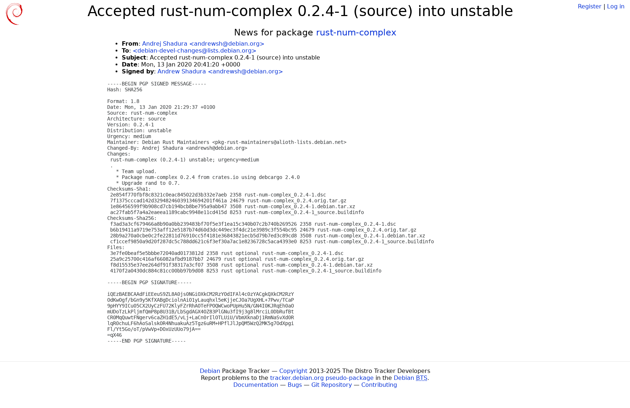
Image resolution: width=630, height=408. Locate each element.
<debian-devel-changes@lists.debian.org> (194, 50)
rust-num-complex (356, 32)
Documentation (255, 384)
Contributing (379, 384)
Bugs (295, 384)
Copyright (293, 370)
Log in (616, 6)
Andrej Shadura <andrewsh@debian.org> (203, 43)
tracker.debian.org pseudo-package (322, 377)
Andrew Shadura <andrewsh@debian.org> (220, 71)
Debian (210, 370)
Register (590, 6)
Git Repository (331, 384)
